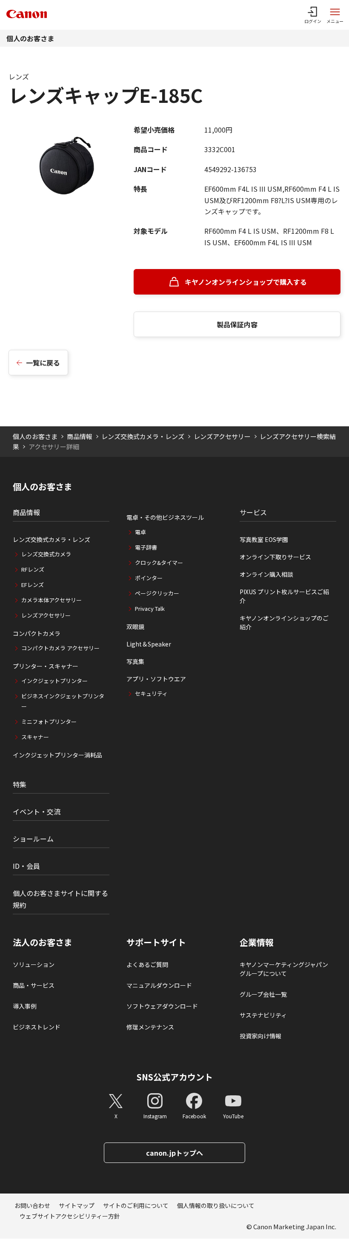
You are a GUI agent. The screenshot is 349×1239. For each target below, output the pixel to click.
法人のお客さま (42, 942)
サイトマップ (76, 1205)
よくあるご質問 (147, 964)
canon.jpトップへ (174, 1153)
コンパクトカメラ (36, 633)
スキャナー (35, 737)
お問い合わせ (32, 1205)
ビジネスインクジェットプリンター (62, 701)
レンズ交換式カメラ (46, 554)
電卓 (140, 532)
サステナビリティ (263, 1015)
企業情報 (257, 942)
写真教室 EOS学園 (264, 539)
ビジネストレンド (36, 1027)
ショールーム (33, 839)
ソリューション (33, 964)
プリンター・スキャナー (45, 666)
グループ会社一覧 (263, 994)
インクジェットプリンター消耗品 (57, 755)
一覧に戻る (43, 362)
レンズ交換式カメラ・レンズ (142, 436)
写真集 (135, 661)
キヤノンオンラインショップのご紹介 (284, 622)
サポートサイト (156, 942)
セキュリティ (151, 693)
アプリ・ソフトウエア (156, 679)
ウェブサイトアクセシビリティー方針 (70, 1216)
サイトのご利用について (136, 1205)
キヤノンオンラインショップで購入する (246, 282)
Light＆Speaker (148, 644)
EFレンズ (32, 585)
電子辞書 (146, 547)
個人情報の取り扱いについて (216, 1205)
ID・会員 (26, 866)
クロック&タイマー (159, 563)
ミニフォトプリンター (49, 721)
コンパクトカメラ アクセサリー (60, 648)
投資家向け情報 (260, 1036)
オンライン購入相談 (266, 574)
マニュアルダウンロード (159, 985)
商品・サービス (33, 985)
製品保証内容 (237, 324)
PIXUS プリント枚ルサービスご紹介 (284, 596)
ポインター (149, 578)
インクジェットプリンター (54, 681)
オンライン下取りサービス (275, 557)
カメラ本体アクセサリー (51, 600)
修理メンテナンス (150, 1027)
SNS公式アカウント (175, 1077)
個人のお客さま (30, 38)
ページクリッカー (157, 593)
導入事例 (25, 1006)
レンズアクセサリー (222, 436)
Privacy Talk (150, 608)
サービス (253, 512)
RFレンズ (32, 569)
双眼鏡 (135, 626)
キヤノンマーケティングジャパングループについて (284, 969)
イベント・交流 (36, 811)
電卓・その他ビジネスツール (165, 517)
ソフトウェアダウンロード (162, 1006)
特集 (19, 784)
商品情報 (79, 436)
